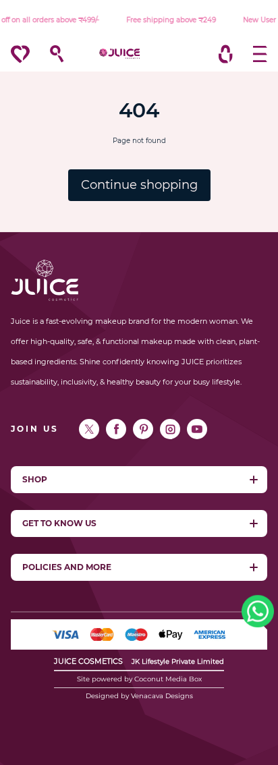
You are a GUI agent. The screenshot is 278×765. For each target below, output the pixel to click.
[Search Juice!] (50, 54)
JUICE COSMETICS (88, 661)
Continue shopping (139, 184)
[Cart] (226, 54)
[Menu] (253, 54)
